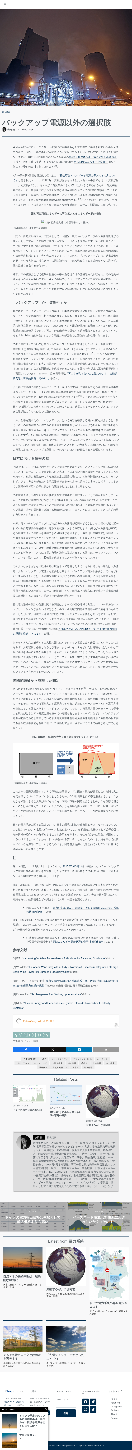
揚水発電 (72, 1063)
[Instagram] (85, 1409)
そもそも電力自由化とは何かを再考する (22, 1356)
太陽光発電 (57, 1063)
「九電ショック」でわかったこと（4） (65, 1356)
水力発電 (97, 1063)
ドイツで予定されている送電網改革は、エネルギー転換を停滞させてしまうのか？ (32, 1420)
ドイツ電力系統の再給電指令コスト (108, 1305)
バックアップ (23, 1063)
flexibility (30, 1059)
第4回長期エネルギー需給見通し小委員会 (93, 157)
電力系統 (6, 112)
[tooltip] (26, 1049)
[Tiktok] (93, 1409)
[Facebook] (85, 1402)
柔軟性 (84, 1063)
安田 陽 (11, 129)
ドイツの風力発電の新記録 (27, 1110)
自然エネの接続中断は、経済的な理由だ (22, 1278)
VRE (44, 1059)
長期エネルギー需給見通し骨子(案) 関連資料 (78, 941)
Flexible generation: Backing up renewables (56, 994)
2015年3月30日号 (73, 866)
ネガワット (102, 1059)
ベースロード (40, 1063)
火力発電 (110, 1063)
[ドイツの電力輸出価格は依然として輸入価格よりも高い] (33, 1217)
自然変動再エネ (60, 1067)
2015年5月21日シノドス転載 (25, 1041)
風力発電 (88, 1067)
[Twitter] (93, 1402)
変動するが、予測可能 (98, 1125)
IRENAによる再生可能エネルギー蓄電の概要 (65, 1114)
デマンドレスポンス (82, 1059)
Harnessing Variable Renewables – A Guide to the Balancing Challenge (64, 958)
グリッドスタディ (59, 1059)
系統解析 (43, 1067)
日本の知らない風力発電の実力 (39, 1021)
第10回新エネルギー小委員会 (91, 162)
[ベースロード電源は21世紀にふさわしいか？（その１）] (99, 1217)
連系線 (75, 1067)
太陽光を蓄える (28, 1435)
